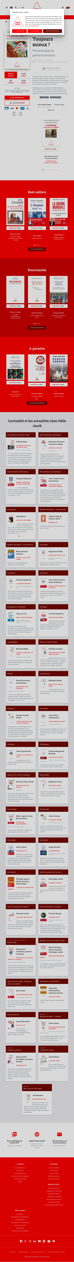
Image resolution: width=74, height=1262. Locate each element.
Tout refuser (35, 31)
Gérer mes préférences (52, 31)
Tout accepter (19, 31)
